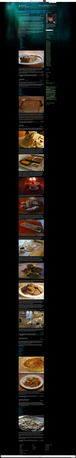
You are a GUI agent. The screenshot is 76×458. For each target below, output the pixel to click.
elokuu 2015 (47, 48)
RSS (37, 2)
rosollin (25, 258)
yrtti (46, 100)
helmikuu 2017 (47, 42)
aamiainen (47, 86)
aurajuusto (54, 86)
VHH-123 (47, 77)
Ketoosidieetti (47, 76)
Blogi (19, 9)
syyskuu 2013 (47, 61)
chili (46, 87)
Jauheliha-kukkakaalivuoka (24, 399)
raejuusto (49, 96)
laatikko (31, 121)
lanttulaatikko (21, 122)
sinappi (34, 334)
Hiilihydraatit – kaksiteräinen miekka (50, 82)
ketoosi (27, 121)
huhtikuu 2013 (47, 65)
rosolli (27, 334)
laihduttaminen (21, 75)
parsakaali (29, 75)
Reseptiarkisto (25, 2)
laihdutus (54, 92)
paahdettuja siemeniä (27, 280)
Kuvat (22, 9)
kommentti (42, 121)
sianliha (49, 98)
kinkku (47, 91)
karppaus (25, 121)
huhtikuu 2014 (47, 56)
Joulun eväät (21, 125)
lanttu (24, 75)
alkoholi (50, 86)
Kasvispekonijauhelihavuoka (24, 14)
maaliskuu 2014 (48, 57)
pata (54, 94)
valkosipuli (49, 99)
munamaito (26, 75)
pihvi (48, 95)
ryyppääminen (55, 97)
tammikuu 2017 (48, 43)
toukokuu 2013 (47, 64)
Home (19, 2)
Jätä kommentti (26, 126)
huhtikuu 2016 (47, 44)
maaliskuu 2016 (48, 45)
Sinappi (34, 152)
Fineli (46, 81)
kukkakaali (29, 440)
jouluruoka (22, 121)
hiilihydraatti (53, 87)
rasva (50, 96)
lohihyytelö (23, 334)
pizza (49, 95)
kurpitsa (29, 121)
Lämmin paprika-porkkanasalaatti (50, 34)
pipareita (25, 300)
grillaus (50, 87)
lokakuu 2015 (47, 47)
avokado (56, 86)
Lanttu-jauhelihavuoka (23, 338)
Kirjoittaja (34, 2)
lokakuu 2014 (47, 53)
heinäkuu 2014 (47, 54)
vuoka (25, 396)
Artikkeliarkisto (30, 2)
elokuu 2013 (47, 62)
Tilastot (29, 9)
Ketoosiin (23, 5)
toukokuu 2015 (47, 49)
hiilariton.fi (47, 75)
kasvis (47, 90)
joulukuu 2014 (47, 52)
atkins (51, 86)
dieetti (48, 87)
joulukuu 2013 (47, 59)
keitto (49, 90)
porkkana (51, 95)
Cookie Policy (40, 456)
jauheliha (22, 440)
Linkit (22, 2)
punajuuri (54, 95)
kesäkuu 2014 (47, 55)
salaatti (31, 334)
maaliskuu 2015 (48, 50)
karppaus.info (21, 451)
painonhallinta (48, 94)
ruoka (47, 97)
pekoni (31, 75)
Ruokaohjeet (25, 9)
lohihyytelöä (20, 195)
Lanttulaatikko (22, 79)
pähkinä (47, 96)
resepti (33, 75)
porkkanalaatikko (25, 122)
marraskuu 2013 (48, 60)
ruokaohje (35, 75)
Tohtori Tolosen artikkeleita (49, 83)
